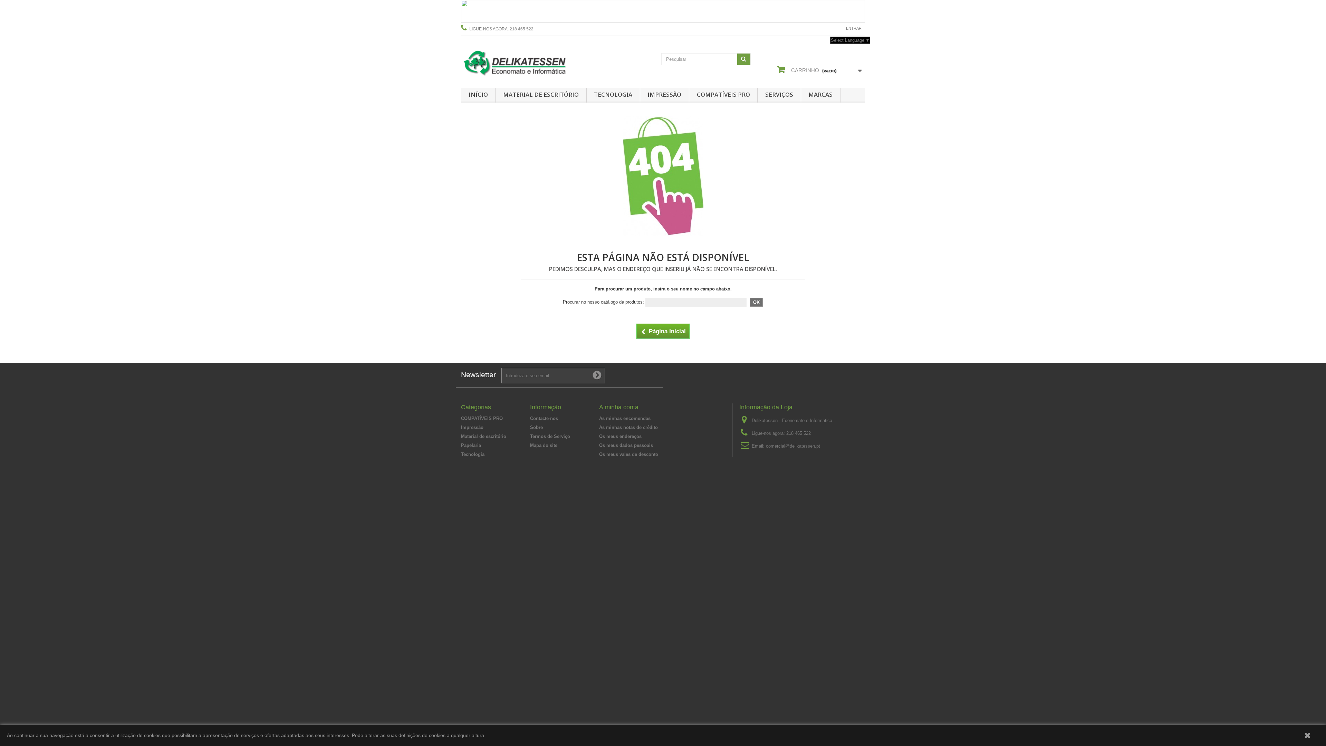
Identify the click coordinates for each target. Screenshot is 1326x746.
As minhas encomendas (625, 418)
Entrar (854, 28)
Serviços (779, 94)
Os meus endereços (620, 436)
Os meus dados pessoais (626, 445)
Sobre (536, 427)
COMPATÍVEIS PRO (723, 94)
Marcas (820, 94)
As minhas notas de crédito (628, 427)
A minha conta (618, 407)
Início (478, 94)
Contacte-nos (824, 28)
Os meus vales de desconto (628, 454)
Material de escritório (541, 94)
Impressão (664, 94)
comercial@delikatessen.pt (793, 446)
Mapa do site (543, 445)
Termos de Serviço (550, 436)
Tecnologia (613, 94)
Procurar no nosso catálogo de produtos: (603, 302)
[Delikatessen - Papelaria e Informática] (525, 61)
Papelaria (471, 445)
